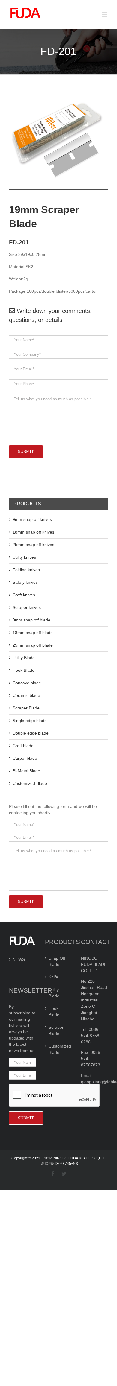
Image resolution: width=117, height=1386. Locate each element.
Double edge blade (31, 733)
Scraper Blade (26, 708)
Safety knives (25, 582)
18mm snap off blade (33, 632)
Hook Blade (23, 670)
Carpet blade (25, 758)
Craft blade (23, 745)
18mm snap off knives (33, 532)
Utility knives (24, 557)
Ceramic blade (26, 695)
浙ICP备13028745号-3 (59, 1164)
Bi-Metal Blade (26, 770)
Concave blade (27, 682)
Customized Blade (30, 783)
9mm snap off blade (31, 620)
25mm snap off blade (33, 645)
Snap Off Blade (57, 961)
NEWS (19, 959)
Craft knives (24, 594)
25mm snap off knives (33, 544)
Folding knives (26, 569)
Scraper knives (27, 607)
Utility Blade (24, 657)
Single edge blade (30, 720)
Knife (53, 977)
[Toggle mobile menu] (105, 14)
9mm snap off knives (32, 519)
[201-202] (58, 94)
